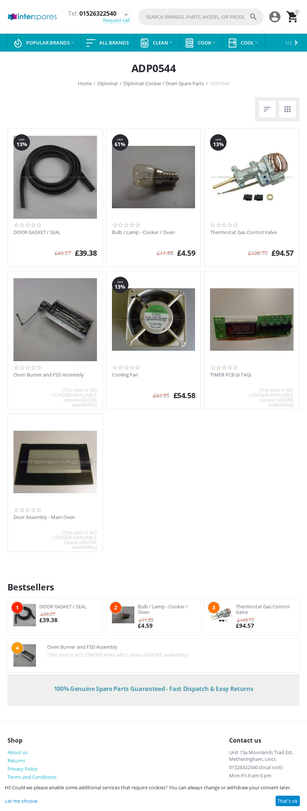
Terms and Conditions (32, 777)
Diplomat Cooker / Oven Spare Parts (164, 83)
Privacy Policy (22, 768)
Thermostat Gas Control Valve (243, 233)
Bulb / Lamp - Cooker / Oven (143, 233)
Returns (16, 760)
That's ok (287, 801)
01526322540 (92, 13)
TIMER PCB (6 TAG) (230, 375)
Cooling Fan (125, 375)
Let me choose (21, 801)
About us (17, 752)
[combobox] (201, 17)
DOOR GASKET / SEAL (37, 233)
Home (85, 83)
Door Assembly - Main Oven (44, 517)
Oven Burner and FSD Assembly (48, 375)
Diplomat (107, 83)
